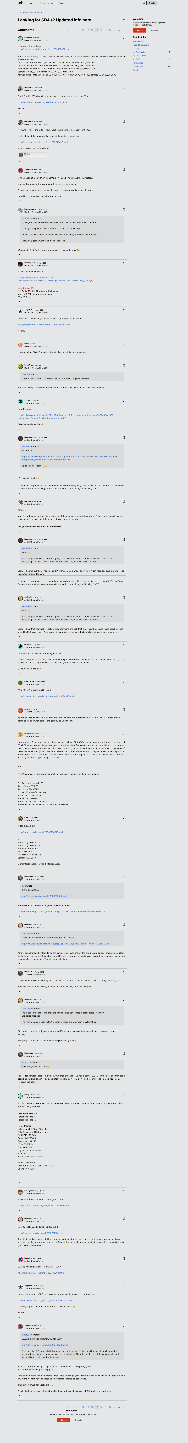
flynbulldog (27, 218)
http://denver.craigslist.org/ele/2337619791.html (41, 1233)
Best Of (136, 70)
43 (83, 30)
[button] (124, 20)
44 (87, 30)
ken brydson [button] (29, 1191)
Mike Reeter (27, 933)
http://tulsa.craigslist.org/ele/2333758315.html (40, 832)
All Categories (138, 41)
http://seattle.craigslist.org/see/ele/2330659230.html (43, 1205)
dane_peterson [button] (30, 681)
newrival (26, 548)
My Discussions (139, 55)
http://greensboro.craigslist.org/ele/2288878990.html (44, 324)
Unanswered (151, 66)
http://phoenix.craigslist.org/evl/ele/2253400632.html (44, 49)
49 (110, 30)
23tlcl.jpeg (28, 154)
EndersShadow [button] (30, 437)
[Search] (144, 3)
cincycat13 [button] (28, 88)
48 (105, 30)
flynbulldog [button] (28, 169)
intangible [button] (28, 1258)
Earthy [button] (26, 1095)
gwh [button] (26, 817)
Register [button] (79, 1420)
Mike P (25, 374)
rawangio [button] (27, 709)
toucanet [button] (27, 400)
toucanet (26, 446)
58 (119, 30)
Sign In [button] (64, 1420)
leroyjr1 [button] (27, 365)
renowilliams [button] (29, 733)
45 (92, 30)
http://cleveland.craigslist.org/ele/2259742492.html (43, 142)
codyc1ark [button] (28, 310)
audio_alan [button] (28, 597)
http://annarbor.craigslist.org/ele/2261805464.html (42, 102)
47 (101, 30)
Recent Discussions (141, 45)
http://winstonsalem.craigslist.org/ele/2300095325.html (45, 1300)
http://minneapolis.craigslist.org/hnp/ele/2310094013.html (46, 696)
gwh (24, 886)
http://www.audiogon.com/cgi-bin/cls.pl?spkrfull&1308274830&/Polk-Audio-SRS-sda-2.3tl (61, 911)
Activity (136, 48)
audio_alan (27, 1062)
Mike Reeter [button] (28, 877)
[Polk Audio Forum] (21, 3)
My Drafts (151, 59)
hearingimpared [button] (30, 209)
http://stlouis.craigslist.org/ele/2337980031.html (41, 1273)
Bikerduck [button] (28, 37)
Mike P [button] (26, 343)
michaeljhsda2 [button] (29, 263)
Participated (138, 63)
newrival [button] (27, 501)
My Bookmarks (151, 52)
